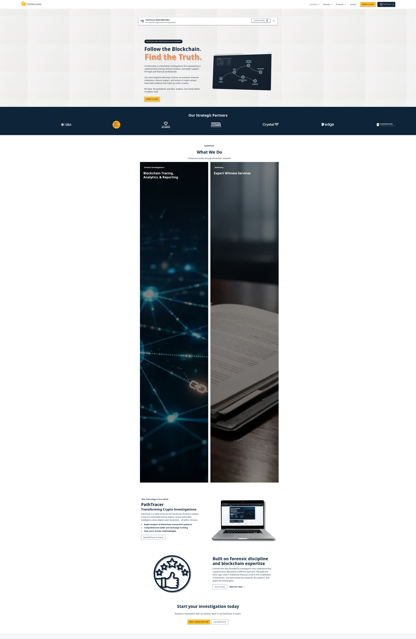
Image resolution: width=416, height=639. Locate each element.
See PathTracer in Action (153, 537)
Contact (353, 4)
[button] (315, 4)
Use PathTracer (220, 622)
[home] (31, 4)
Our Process (220, 587)
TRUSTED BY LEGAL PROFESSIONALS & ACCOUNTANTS (163, 41)
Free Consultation (198, 622)
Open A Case (152, 99)
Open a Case (368, 4)
